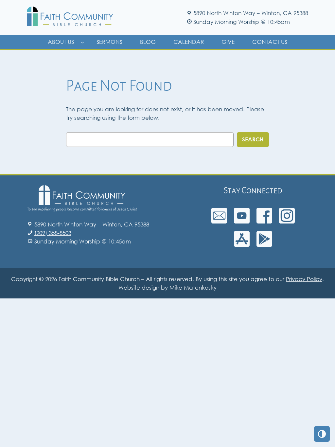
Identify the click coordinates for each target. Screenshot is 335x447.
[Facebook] (264, 221)
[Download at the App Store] (242, 244)
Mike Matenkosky (193, 287)
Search (253, 139)
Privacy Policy (304, 279)
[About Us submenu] (82, 42)
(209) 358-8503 (52, 232)
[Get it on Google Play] (264, 244)
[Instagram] (287, 221)
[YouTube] (242, 221)
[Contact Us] (219, 221)
